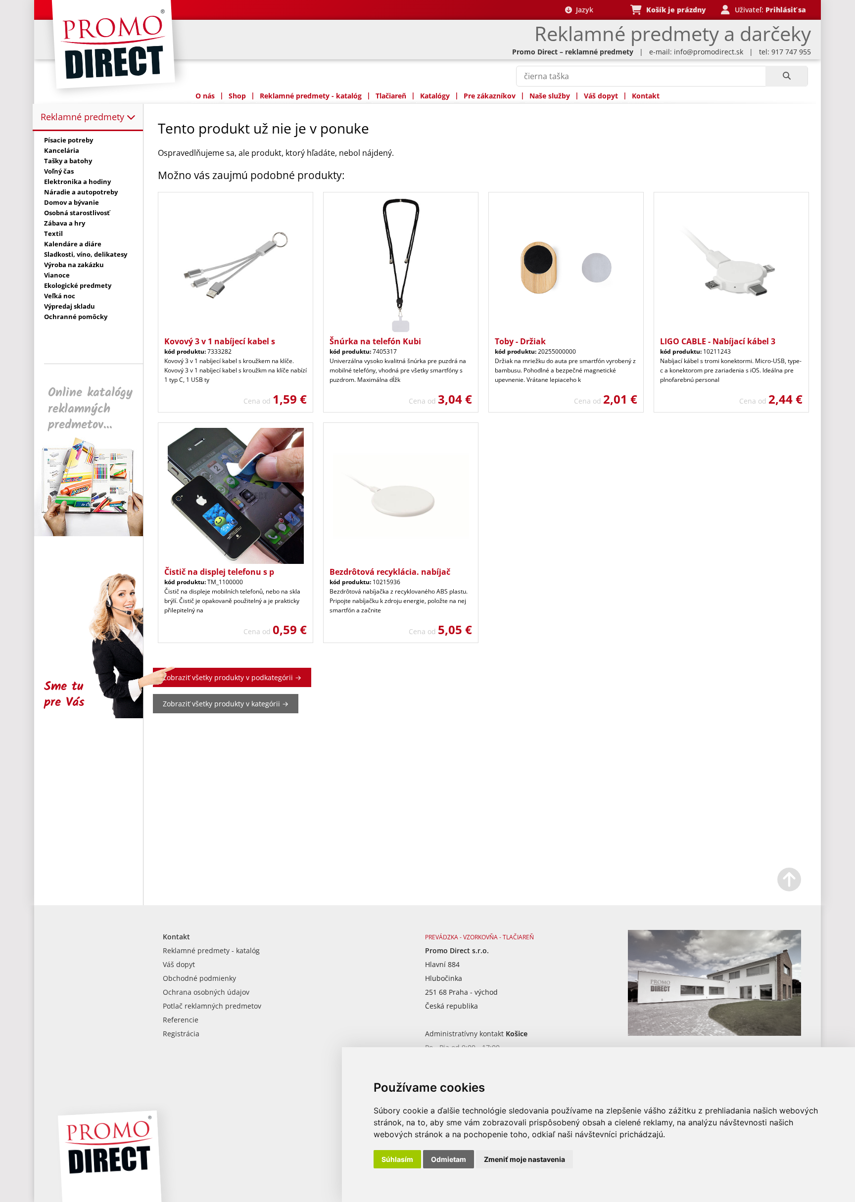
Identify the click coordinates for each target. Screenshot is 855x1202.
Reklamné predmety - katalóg (311, 95)
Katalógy (435, 95)
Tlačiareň (391, 95)
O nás (205, 95)
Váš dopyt (601, 95)
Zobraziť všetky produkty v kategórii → (225, 703)
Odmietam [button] (448, 1159)
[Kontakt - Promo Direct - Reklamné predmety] (714, 1033)
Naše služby (549, 95)
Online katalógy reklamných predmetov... (90, 409)
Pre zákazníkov (490, 95)
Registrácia (181, 1033)
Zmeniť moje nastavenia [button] (524, 1159)
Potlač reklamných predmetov (212, 1006)
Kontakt (646, 95)
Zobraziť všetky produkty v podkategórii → (232, 677)
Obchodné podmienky (199, 978)
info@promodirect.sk (708, 51)
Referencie (180, 1019)
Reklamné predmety (84, 117)
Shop (237, 95)
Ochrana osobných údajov (206, 992)
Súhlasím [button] (397, 1159)
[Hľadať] (786, 76)
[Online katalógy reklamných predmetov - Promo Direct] (95, 533)
